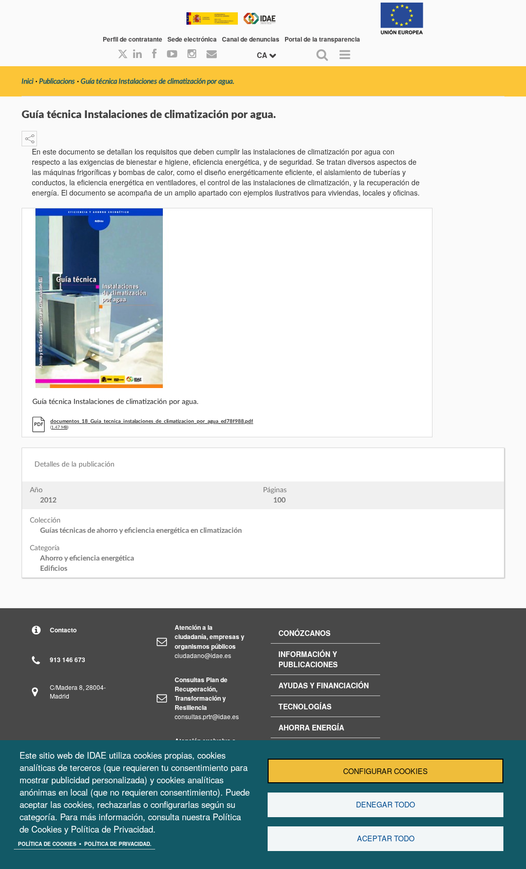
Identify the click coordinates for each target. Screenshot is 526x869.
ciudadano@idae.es (203, 655)
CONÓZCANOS (304, 633)
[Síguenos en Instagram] (191, 54)
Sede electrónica (192, 39)
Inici (27, 81)
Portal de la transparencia (322, 39)
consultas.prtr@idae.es (207, 716)
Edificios (53, 568)
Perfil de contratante (132, 39)
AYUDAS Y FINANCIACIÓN (323, 685)
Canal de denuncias (250, 39)
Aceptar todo (386, 838)
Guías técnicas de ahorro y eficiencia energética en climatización (141, 530)
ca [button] (263, 55)
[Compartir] (29, 138)
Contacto (63, 629)
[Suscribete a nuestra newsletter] (211, 54)
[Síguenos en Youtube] (172, 54)
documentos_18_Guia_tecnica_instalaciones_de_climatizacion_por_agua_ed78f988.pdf (151, 421)
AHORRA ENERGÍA (311, 727)
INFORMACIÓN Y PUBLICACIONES (307, 659)
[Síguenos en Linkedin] (137, 54)
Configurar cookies (385, 771)
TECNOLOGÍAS (304, 706)
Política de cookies (47, 843)
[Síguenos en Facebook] (154, 54)
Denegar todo (385, 804)
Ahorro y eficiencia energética (87, 558)
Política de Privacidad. (118, 843)
